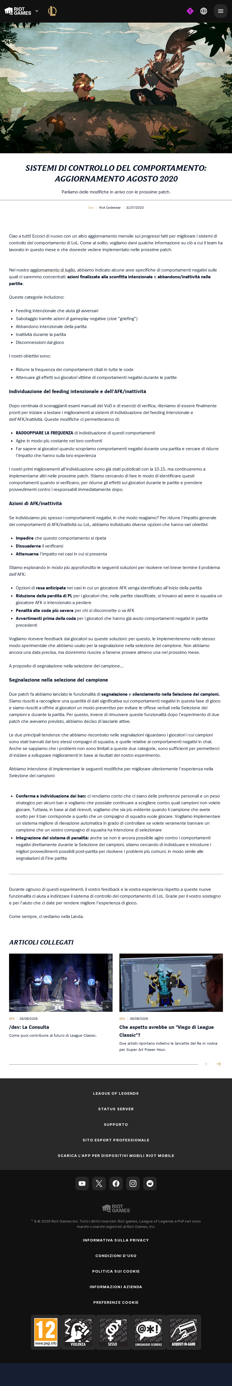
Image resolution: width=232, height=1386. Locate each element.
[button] (91, 207)
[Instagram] (133, 1183)
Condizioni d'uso (116, 1255)
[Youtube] (82, 1183)
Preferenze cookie (116, 1302)
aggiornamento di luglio (52, 270)
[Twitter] (99, 1183)
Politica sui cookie (116, 1271)
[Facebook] (116, 1183)
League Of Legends (116, 1093)
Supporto (116, 1124)
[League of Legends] (52, 11)
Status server (116, 1109)
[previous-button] (207, 1064)
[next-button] (218, 1064)
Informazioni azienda (116, 1286)
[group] (116, 1003)
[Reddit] (150, 1183)
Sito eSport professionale (116, 1140)
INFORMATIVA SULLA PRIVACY (116, 1240)
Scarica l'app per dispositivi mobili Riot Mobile (116, 1155)
